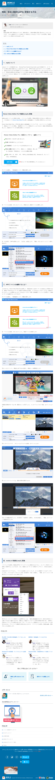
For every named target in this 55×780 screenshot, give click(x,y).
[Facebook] (7, 757)
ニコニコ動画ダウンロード (9, 729)
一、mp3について (8, 46)
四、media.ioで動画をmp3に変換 (12, 53)
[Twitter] (11, 757)
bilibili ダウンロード (8, 739)
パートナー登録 (36, 751)
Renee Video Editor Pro (18, 120)
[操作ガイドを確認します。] (44, 674)
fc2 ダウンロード (7, 733)
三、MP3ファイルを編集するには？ (13, 51)
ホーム (4, 749)
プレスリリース (10, 749)
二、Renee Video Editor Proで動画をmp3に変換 (16, 48)
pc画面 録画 (6, 736)
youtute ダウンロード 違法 (9, 742)
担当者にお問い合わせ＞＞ (46, 695)
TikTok (4, 745)
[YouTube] (16, 757)
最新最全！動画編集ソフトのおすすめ (38, 637)
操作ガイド (17, 749)
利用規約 (30, 749)
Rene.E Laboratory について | (26, 751)
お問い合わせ (24, 749)
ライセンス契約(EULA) (38, 749)
